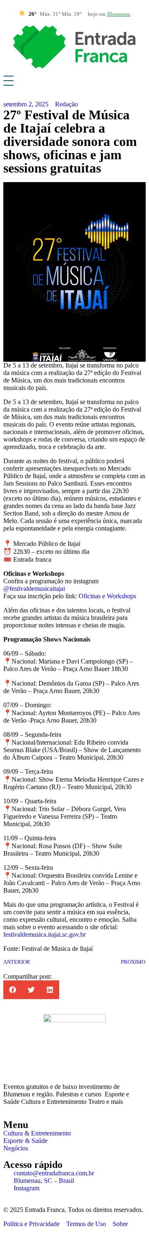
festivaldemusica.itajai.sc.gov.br (44, 934)
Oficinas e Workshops (107, 596)
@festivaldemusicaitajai (34, 588)
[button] (12, 989)
